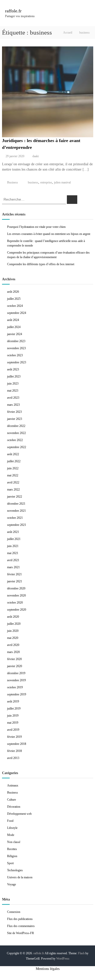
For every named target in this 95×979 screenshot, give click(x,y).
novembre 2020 (16, 595)
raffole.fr (13, 10)
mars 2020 (13, 652)
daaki (35, 156)
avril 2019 (13, 729)
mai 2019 (12, 722)
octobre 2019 (15, 687)
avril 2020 (13, 645)
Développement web (19, 813)
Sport (10, 863)
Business (12, 182)
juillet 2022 (14, 461)
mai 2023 (12, 390)
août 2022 (13, 454)
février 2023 (14, 412)
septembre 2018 (16, 744)
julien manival (62, 182)
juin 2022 (12, 468)
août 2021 (13, 532)
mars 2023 (13, 404)
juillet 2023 (14, 376)
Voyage (11, 884)
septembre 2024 (16, 313)
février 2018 (14, 751)
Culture (11, 799)
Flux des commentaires (21, 926)
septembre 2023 (16, 362)
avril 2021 (13, 560)
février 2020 (14, 659)
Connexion (13, 912)
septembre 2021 (16, 525)
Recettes (12, 849)
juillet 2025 (14, 299)
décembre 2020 (16, 588)
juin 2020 (12, 631)
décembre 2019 (16, 673)
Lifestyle (12, 828)
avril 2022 (13, 482)
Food (10, 821)
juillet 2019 (14, 708)
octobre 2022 (15, 440)
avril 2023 (13, 397)
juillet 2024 (14, 327)
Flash (81, 953)
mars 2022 (13, 489)
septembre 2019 (16, 694)
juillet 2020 (14, 624)
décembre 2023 (16, 341)
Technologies (15, 870)
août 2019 (13, 701)
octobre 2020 (15, 602)
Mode (10, 835)
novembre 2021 (16, 510)
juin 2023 (12, 383)
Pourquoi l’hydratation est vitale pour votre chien (36, 227)
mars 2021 (13, 567)
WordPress (62, 958)
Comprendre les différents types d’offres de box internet (40, 264)
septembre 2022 (16, 447)
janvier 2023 (14, 419)
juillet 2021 (14, 539)
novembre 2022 (16, 433)
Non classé (13, 842)
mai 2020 (12, 638)
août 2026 (13, 291)
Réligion (12, 856)
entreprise (46, 182)
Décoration (13, 806)
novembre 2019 (16, 680)
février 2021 (14, 574)
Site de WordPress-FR (20, 933)
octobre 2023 (15, 355)
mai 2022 (12, 475)
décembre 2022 (16, 426)
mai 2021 (12, 553)
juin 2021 (12, 546)
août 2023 (13, 369)
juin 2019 (12, 715)
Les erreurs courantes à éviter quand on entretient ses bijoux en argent (48, 234)
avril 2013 (13, 758)
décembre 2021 (16, 503)
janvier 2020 (14, 666)
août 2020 (13, 616)
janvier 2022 (14, 496)
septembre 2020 (16, 609)
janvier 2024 (14, 334)
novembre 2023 (16, 348)
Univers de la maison (19, 877)
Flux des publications (20, 919)
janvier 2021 (14, 581)
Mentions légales (48, 969)
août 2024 (13, 320)
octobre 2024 (15, 306)
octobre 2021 (15, 518)
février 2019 (14, 737)
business (33, 182)
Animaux (12, 785)
